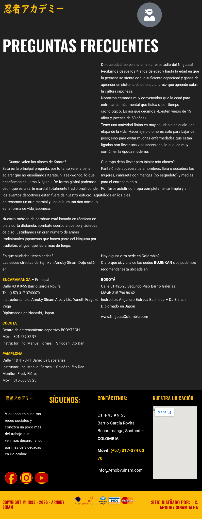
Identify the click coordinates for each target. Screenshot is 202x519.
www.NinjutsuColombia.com (125, 316)
